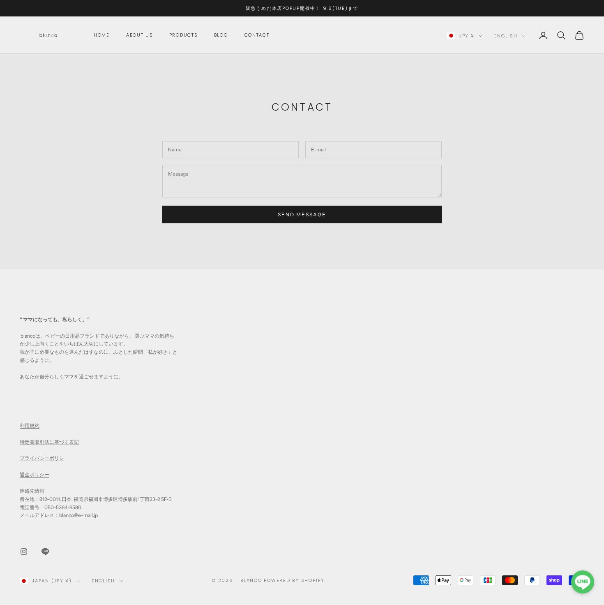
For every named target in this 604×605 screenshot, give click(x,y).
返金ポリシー (34, 474)
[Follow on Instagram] (24, 551)
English (506, 35)
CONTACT (257, 35)
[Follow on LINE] (45, 551)
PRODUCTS (183, 35)
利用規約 (29, 425)
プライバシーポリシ (42, 458)
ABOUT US (139, 35)
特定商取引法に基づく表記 (49, 442)
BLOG (221, 35)
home (102, 35)
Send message (302, 214)
